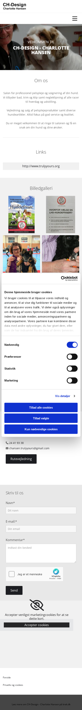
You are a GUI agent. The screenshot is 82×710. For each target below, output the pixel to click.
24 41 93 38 (16, 443)
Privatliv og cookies (13, 685)
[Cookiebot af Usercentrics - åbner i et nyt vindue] (61, 278)
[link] (37, 605)
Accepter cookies (36, 625)
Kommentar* (15, 540)
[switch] (72, 356)
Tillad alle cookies (41, 407)
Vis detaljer (62, 396)
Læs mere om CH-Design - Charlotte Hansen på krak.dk (41, 704)
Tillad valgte (41, 418)
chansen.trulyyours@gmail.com (29, 448)
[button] (21, 459)
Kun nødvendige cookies (41, 429)
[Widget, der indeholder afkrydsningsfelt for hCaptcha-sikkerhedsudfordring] (34, 574)
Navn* (10, 503)
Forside (7, 677)
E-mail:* (11, 521)
